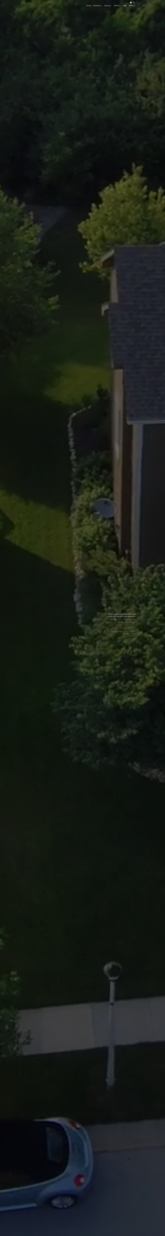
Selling (116, 5)
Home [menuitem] (88, 5)
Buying (107, 5)
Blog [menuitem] (124, 5)
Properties (96, 5)
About (131, 5)
